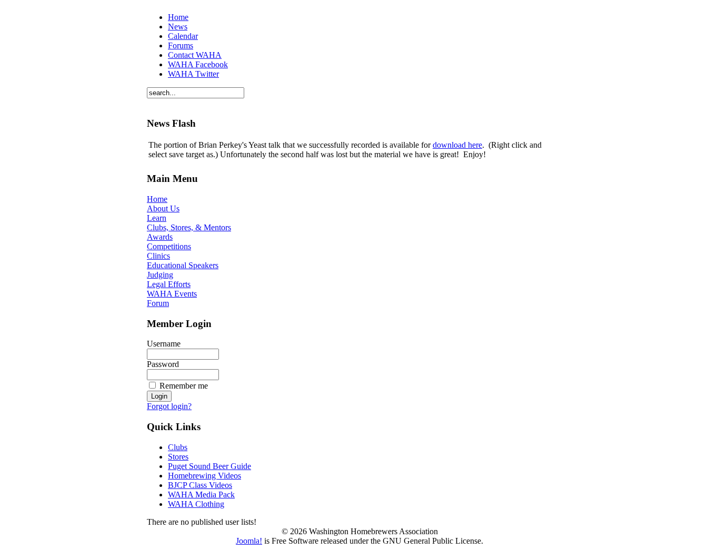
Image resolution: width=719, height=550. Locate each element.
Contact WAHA (195, 54)
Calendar (183, 36)
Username (164, 343)
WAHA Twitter (193, 73)
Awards (160, 236)
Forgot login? (169, 406)
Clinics (158, 255)
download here (457, 144)
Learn (156, 217)
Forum (158, 303)
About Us (163, 208)
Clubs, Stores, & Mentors (189, 227)
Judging (160, 274)
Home (178, 17)
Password (163, 364)
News (177, 26)
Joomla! (249, 540)
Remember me (183, 385)
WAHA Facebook (198, 64)
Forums (180, 45)
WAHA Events (172, 293)
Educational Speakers (182, 265)
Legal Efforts (169, 284)
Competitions (169, 246)
